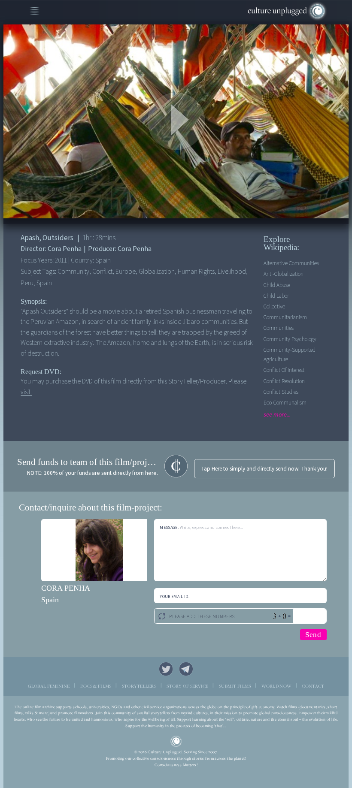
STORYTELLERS (139, 686)
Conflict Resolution (284, 381)
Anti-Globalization (283, 274)
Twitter (166, 669)
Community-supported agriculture (290, 354)
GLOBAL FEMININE (49, 686)
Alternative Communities (291, 263)
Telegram (186, 669)
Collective (274, 306)
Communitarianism (285, 317)
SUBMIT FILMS (235, 686)
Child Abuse (277, 285)
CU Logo (176, 741)
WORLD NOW (276, 686)
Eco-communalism (285, 403)
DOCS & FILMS (95, 686)
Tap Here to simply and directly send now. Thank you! (264, 469)
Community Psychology (290, 339)
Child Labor (276, 296)
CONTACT (313, 686)
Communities (279, 328)
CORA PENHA (65, 588)
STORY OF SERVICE (187, 686)
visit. (26, 392)
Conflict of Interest (284, 370)
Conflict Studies (281, 392)
